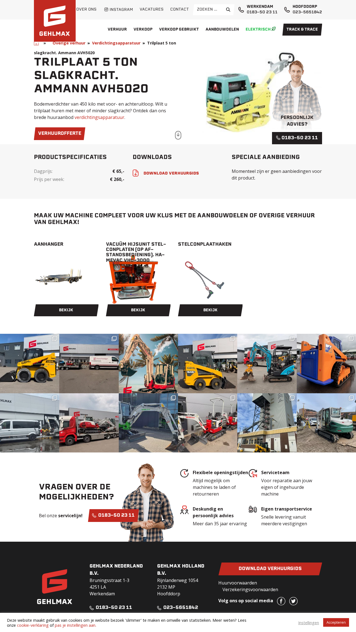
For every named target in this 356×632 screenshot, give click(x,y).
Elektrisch (258, 29)
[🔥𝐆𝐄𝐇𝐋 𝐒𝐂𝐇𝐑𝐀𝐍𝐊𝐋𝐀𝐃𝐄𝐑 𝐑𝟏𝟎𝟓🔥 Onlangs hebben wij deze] (29, 363)
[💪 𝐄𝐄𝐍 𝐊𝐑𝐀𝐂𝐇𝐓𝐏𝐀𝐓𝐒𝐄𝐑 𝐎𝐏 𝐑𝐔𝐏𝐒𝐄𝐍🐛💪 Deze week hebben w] (326, 363)
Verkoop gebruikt (179, 29)
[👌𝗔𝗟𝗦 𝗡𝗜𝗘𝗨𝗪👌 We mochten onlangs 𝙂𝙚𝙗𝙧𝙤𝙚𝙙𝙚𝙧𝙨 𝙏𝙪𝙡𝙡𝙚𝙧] (207, 363)
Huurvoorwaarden (237, 583)
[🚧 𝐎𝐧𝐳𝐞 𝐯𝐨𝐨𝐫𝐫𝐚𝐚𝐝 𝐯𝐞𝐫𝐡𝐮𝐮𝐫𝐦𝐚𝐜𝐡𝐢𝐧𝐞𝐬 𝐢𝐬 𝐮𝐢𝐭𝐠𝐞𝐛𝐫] (207, 422)
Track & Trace (302, 29)
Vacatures (152, 9)
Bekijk (66, 310)
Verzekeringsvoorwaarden (250, 589)
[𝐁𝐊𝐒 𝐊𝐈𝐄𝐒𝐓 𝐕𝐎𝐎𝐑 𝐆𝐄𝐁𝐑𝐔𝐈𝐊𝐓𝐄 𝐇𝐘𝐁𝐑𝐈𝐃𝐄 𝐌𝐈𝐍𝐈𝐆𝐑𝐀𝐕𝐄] (266, 363)
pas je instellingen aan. (75, 625)
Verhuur (117, 29)
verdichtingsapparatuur (99, 117)
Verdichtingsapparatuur (116, 43)
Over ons (86, 9)
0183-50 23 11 (262, 12)
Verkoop (143, 29)
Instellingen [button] (308, 622)
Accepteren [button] (336, 622)
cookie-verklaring (33, 625)
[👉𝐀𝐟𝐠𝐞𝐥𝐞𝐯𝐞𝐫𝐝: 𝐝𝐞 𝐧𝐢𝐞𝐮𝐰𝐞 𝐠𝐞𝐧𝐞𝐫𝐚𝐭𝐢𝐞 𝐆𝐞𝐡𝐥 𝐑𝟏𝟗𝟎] (266, 422)
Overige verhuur (69, 43)
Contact (179, 9)
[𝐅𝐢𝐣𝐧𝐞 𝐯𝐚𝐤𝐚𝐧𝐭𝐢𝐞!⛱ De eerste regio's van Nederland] (148, 363)
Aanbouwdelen (222, 29)
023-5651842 (307, 12)
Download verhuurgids (270, 569)
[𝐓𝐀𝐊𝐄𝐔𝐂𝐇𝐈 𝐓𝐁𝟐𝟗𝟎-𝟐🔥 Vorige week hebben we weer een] (326, 422)
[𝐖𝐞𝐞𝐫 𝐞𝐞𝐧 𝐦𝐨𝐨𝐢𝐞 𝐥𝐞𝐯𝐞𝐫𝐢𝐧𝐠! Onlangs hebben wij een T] (148, 422)
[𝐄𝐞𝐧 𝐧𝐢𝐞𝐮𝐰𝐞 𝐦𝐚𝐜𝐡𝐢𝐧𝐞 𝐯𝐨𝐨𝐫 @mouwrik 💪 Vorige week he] (88, 363)
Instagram (121, 10)
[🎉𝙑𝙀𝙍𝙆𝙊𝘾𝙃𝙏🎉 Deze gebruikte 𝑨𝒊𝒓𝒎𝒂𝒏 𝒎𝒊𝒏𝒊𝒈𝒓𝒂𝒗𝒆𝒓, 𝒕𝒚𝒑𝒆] (29, 422)
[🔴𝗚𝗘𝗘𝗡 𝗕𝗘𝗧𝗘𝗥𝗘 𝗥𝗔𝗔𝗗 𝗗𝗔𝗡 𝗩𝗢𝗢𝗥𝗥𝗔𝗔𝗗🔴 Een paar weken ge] (88, 422)
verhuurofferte (59, 133)
